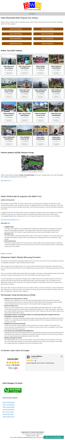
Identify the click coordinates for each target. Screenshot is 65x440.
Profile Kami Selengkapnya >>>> (10, 219)
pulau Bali (10, 214)
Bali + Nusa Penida (8, 412)
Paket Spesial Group (8, 416)
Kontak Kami (21, 329)
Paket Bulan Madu (8, 414)
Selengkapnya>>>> (6, 180)
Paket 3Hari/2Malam (9, 402)
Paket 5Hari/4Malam (9, 407)
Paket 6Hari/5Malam (9, 409)
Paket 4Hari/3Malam (9, 404)
